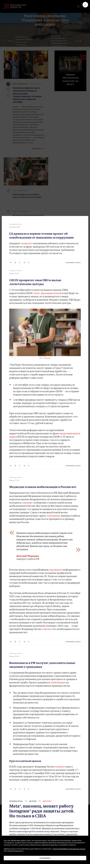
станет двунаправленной (46, 293)
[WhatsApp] (28, 262)
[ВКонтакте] (11, 262)
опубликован (58, 683)
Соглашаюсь (45, 858)
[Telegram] (24, 262)
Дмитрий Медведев (27, 555)
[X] (19, 262)
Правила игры (15, 224)
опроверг (27, 503)
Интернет (47, 801)
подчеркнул (53, 516)
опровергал (55, 570)
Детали (32, 801)
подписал (60, 767)
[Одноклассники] (15, 262)
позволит (27, 243)
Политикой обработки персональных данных (69, 849)
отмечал (46, 629)
